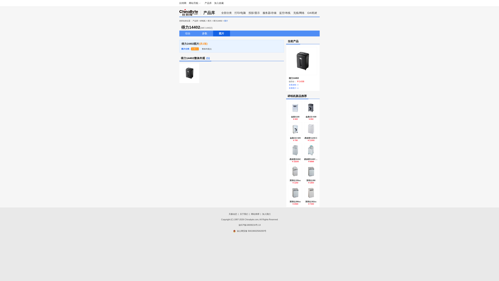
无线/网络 (298, 12)
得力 (209, 21)
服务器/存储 (269, 12)
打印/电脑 (240, 12)
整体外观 (205, 49)
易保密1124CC (310, 138)
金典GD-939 (311, 117)
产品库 (208, 3)
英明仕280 (310, 180)
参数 (204, 33)
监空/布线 (284, 12)
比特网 (182, 3)
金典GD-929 (295, 138)
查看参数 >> (294, 85)
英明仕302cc (310, 201)
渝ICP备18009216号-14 (250, 225)
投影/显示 (254, 12)
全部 (194, 49)
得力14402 (217, 21)
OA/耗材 (312, 12)
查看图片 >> (294, 88)
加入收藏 (219, 3)
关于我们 (244, 214)
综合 (187, 33)
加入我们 (266, 214)
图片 (221, 33)
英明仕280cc (295, 201)
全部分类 (226, 12)
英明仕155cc (295, 180)
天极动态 (233, 214)
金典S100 (295, 117)
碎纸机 (203, 21)
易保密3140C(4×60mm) (314, 159)
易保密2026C (295, 159)
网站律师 (255, 214)
